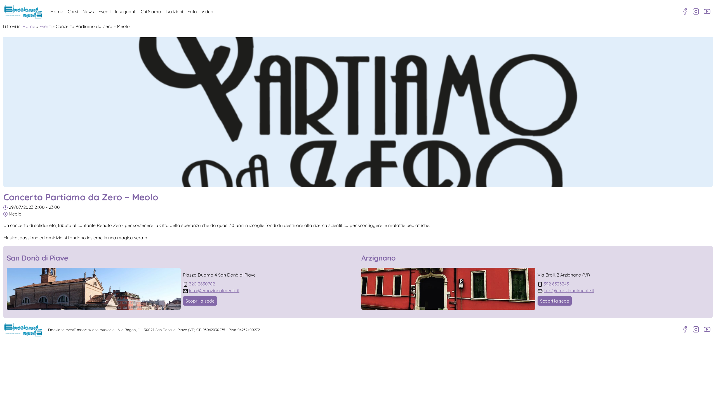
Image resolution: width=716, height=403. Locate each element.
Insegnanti (125, 11)
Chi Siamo (151, 11)
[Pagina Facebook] (684, 11)
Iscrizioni (174, 11)
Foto (192, 11)
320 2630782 (202, 284)
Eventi (104, 11)
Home (56, 11)
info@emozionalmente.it (214, 290)
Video (207, 11)
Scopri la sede (200, 301)
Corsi (73, 11)
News (88, 11)
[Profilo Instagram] (695, 11)
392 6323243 (556, 284)
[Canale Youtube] (707, 11)
